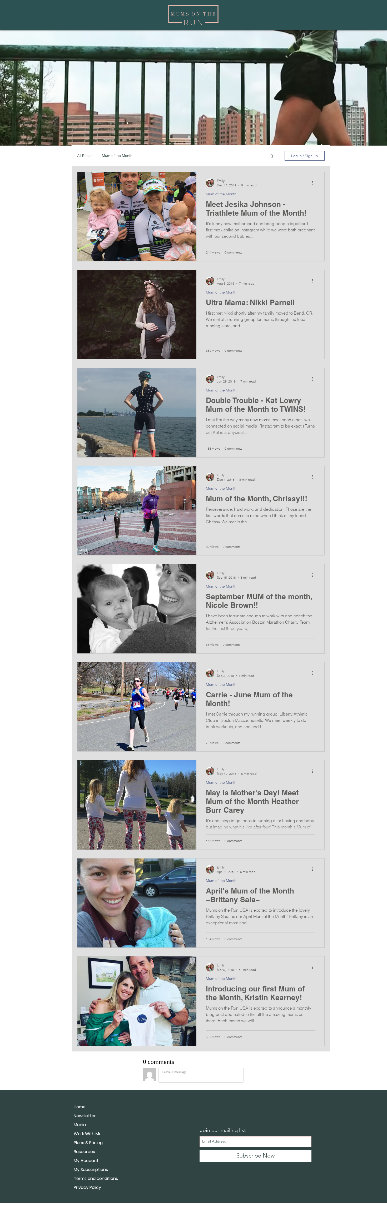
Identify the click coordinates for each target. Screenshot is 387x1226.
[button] (271, 156)
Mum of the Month (117, 155)
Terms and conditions (96, 1178)
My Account (86, 1161)
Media (80, 1125)
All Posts (84, 155)
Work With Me (88, 1134)
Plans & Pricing (88, 1143)
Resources (84, 1152)
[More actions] (314, 183)
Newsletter (85, 1116)
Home (80, 1107)
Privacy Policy (87, 1187)
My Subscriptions (91, 1170)
